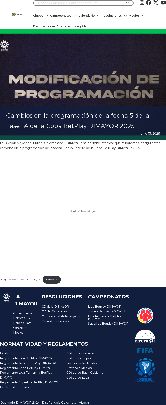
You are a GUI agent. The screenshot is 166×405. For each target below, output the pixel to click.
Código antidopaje (79, 358)
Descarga (51, 279)
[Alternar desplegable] (46, 15)
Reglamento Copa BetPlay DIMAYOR (27, 368)
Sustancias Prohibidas (81, 363)
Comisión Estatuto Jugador (61, 316)
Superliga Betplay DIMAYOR (108, 323)
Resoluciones (112, 15)
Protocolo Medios (79, 368)
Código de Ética (77, 377)
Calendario (86, 15)
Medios (134, 15)
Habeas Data (22, 323)
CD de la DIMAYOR (55, 306)
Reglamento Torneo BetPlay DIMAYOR (28, 363)
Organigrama (22, 313)
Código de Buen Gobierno (84, 372)
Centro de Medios (20, 330)
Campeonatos (60, 15)
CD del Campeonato (56, 311)
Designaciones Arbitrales (52, 26)
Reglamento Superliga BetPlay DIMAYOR (30, 382)
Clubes (38, 15)
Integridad (81, 26)
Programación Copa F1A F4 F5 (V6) (20, 279)
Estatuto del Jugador (15, 387)
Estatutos (7, 353)
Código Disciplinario (80, 353)
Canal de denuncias (55, 321)
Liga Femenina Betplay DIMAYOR (104, 318)
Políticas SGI (22, 318)
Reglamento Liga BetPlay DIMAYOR (26, 358)
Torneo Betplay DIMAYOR (106, 311)
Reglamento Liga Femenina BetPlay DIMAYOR (26, 375)
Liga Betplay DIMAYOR (104, 306)
